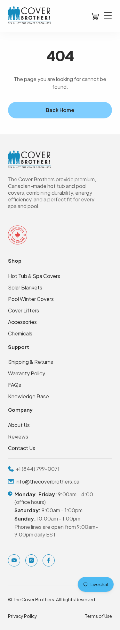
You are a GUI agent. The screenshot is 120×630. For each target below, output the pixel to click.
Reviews (18, 436)
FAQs (14, 384)
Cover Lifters (23, 310)
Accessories (22, 322)
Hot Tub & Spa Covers (34, 276)
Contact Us (21, 448)
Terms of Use (98, 616)
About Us (19, 425)
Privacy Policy (22, 616)
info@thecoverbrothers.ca (47, 481)
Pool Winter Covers (31, 299)
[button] (95, 16)
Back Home (60, 110)
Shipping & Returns (30, 361)
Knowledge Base (28, 396)
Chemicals (20, 333)
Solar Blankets (25, 287)
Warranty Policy (26, 373)
